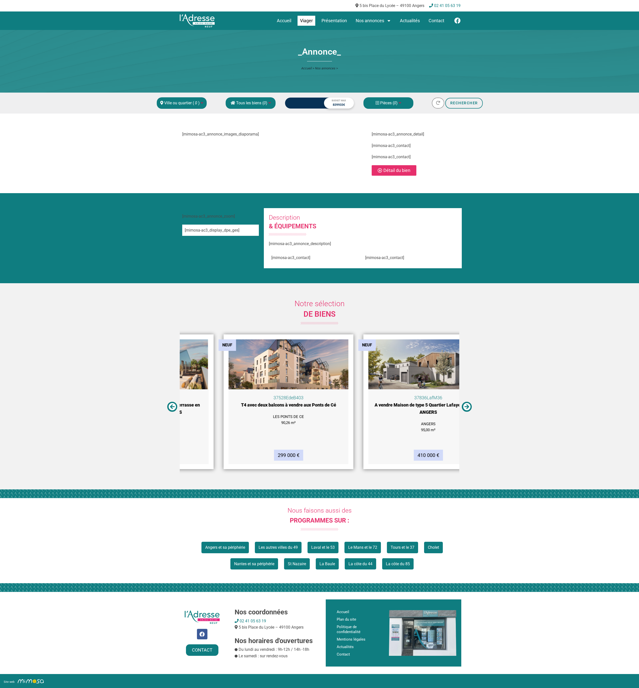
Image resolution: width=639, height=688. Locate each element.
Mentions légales (351, 639)
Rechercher (464, 103)
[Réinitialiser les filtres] (438, 103)
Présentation (334, 20)
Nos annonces (370, 20)
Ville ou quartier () (182, 103)
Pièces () (389, 103)
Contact (436, 20)
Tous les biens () (251, 103)
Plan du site (346, 619)
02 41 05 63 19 (252, 621)
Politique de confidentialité (348, 629)
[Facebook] (457, 20)
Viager (306, 20)
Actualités (410, 20)
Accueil (284, 20)
